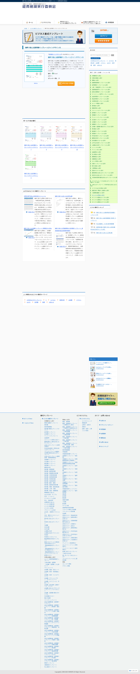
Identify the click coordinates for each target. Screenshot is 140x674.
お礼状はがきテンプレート (34, 300)
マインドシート (48, 567)
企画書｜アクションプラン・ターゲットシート (51, 579)
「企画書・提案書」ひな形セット (51, 565)
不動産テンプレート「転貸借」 (69, 473)
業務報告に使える (49, 492)
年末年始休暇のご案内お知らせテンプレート (51, 449)
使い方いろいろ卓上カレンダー (69, 556)
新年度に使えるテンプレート (51, 519)
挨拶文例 (62, 300)
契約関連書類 (48, 427)
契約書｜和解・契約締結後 (51, 487)
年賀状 (46, 535)
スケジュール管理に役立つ (51, 440)
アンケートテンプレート (51, 436)
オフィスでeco (28, 418)
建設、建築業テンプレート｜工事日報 (69, 440)
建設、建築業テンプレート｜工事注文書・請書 (69, 444)
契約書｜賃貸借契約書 (50, 477)
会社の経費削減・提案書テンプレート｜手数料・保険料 (51, 640)
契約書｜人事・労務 (50, 488)
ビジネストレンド (87, 421)
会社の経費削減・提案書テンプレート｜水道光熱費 (51, 631)
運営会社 (103, 438)
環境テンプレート (49, 663)
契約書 (46, 425)
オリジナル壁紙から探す (98, 195)
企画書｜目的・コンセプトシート (51, 575)
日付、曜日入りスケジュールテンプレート (51, 516)
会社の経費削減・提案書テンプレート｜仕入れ (51, 653)
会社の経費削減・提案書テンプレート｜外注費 (51, 657)
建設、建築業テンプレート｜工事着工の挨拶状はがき (69, 427)
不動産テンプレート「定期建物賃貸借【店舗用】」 (69, 459)
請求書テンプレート (50, 432)
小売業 (64, 502)
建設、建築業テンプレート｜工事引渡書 (69, 447)
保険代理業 (65, 500)
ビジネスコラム (85, 418)
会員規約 (103, 433)
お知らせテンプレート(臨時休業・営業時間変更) (52, 457)
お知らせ (51, 302)
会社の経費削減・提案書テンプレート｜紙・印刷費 (51, 618)
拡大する (36, 83)
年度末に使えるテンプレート (51, 522)
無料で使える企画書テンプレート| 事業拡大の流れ (38, 228)
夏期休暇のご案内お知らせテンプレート (51, 442)
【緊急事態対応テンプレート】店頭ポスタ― (51, 549)
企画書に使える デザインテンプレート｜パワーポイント (52, 589)
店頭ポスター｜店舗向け (69, 524)
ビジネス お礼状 (48, 508)
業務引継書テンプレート (51, 423)
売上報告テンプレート (50, 667)
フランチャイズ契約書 (68, 511)
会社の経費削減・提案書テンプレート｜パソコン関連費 (51, 635)
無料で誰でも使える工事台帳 (104, 232)
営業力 (84, 427)
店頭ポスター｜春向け (68, 526)
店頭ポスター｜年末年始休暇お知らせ (69, 531)
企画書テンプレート (50, 434)
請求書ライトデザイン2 (55, 54)
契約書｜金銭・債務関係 (51, 490)
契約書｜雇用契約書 (50, 471)
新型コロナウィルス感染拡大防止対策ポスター (51, 542)
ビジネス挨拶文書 (49, 506)
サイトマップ (104, 446)
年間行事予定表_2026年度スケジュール (35, 196)
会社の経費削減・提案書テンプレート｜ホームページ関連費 (51, 622)
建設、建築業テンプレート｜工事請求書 (69, 434)
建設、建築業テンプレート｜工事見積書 (69, 430)
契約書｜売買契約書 (50, 479)
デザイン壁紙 (66, 566)
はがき (28, 302)
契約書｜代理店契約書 (50, 475)
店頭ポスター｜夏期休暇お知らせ (69, 528)
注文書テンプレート (50, 461)
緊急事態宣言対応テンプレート (51, 539)
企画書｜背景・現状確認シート (51, 572)
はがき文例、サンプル (50, 494)
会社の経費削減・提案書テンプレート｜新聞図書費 (51, 615)
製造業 (64, 498)
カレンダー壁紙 (66, 564)
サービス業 (65, 505)
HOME (25, 28)
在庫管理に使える (49, 502)
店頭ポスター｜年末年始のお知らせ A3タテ (69, 535)
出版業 (64, 513)
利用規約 (103, 429)
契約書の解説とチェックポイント (51, 429)
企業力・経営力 (86, 425)
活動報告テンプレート (50, 665)
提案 (43, 302)
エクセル (52, 300)
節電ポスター (48, 555)
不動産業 (64, 452)
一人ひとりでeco (28, 423)
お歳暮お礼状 (48, 531)
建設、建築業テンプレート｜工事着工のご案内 (69, 424)
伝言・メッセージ (49, 496)
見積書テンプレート (50, 459)
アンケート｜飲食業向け (69, 543)
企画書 (70, 300)
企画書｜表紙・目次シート (51, 569)
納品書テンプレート (50, 463)
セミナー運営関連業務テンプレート (51, 559)
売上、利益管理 (48, 500)
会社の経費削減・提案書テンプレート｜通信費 (51, 647)
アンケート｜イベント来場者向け (69, 545)
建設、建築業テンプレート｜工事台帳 (69, 437)
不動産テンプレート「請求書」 (69, 466)
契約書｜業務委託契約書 (51, 473)
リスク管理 (85, 430)
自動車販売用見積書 (68, 507)
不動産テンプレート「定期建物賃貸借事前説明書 (69, 463)
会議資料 (46, 438)
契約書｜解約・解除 (50, 483)
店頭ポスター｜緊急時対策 (69, 515)
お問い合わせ (104, 442)
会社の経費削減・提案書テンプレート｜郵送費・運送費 (51, 606)
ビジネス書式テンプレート (36, 28)
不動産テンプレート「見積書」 (69, 469)
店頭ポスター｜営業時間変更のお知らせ (69, 521)
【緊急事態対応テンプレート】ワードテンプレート (51, 552)
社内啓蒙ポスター (49, 596)
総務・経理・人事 (87, 428)
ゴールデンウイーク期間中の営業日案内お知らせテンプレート (51, 453)
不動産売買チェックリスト (69, 489)
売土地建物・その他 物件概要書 (105, 224)
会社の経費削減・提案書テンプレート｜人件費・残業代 (51, 611)
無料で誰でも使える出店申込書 (63, 196)
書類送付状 (47, 467)
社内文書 (46, 527)
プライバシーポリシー (107, 425)
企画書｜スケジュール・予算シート (51, 582)
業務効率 (84, 423)
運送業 (64, 494)
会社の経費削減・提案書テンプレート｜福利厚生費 (51, 650)
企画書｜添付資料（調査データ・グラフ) (51, 585)
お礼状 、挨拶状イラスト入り (52, 512)
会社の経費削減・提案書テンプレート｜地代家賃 (51, 660)
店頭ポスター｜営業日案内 (69, 537)
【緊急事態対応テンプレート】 (51, 546)
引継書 (46, 525)
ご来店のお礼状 (66, 553)
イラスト (78, 300)
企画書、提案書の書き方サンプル (51, 593)
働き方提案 (47, 598)
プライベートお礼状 (50, 510)
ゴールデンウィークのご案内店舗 (69, 559)
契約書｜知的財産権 (50, 481)
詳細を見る (31, 212)
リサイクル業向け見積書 (69, 509)
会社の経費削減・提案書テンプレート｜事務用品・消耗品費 (51, 627)
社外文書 (46, 529)
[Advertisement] (83, 15)
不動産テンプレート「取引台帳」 (69, 479)
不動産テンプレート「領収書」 (69, 456)
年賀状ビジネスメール (50, 537)
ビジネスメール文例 (50, 498)
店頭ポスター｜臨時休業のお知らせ (69, 518)
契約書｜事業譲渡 (49, 469)
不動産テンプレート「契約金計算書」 (69, 486)
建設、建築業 (66, 421)
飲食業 (64, 503)
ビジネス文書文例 (49, 504)
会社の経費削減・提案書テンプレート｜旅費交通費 (51, 643)
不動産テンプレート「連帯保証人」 (69, 476)
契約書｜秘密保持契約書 (51, 485)
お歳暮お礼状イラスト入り (51, 533)
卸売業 (64, 496)
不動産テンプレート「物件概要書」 (69, 491)
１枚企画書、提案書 (50, 562)
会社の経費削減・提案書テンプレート (51, 602)
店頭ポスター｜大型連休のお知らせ (69, 540)
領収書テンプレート (50, 465)
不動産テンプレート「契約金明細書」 (69, 482)
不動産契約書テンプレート (69, 454)
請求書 (36, 302)
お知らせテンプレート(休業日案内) (52, 445)
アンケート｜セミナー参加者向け (69, 549)
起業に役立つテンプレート (69, 551)
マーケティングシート (50, 600)
